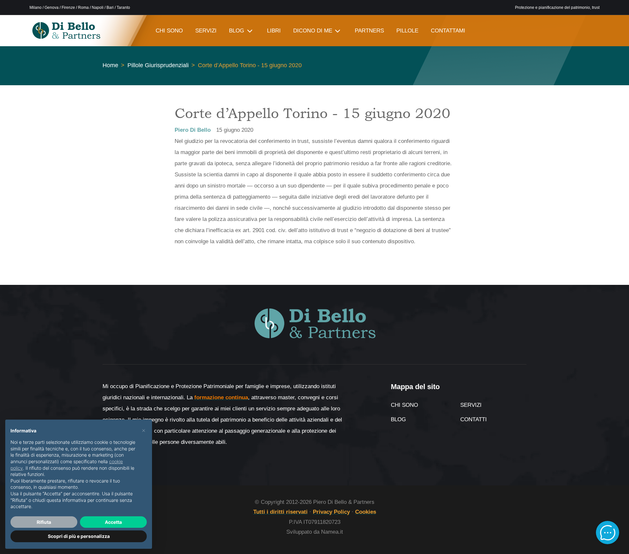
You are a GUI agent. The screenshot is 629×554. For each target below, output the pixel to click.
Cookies (365, 512)
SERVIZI (206, 31)
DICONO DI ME (312, 31)
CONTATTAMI (448, 31)
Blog (398, 419)
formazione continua (221, 397)
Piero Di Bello (193, 130)
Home (110, 65)
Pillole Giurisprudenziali (158, 65)
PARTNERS (369, 31)
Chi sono (404, 405)
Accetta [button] (113, 522)
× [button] (144, 430)
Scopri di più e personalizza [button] (79, 536)
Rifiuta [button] (44, 522)
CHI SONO (169, 31)
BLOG (236, 31)
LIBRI (274, 31)
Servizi (471, 405)
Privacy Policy (331, 512)
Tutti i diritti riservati (280, 512)
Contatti (473, 419)
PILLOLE (407, 31)
